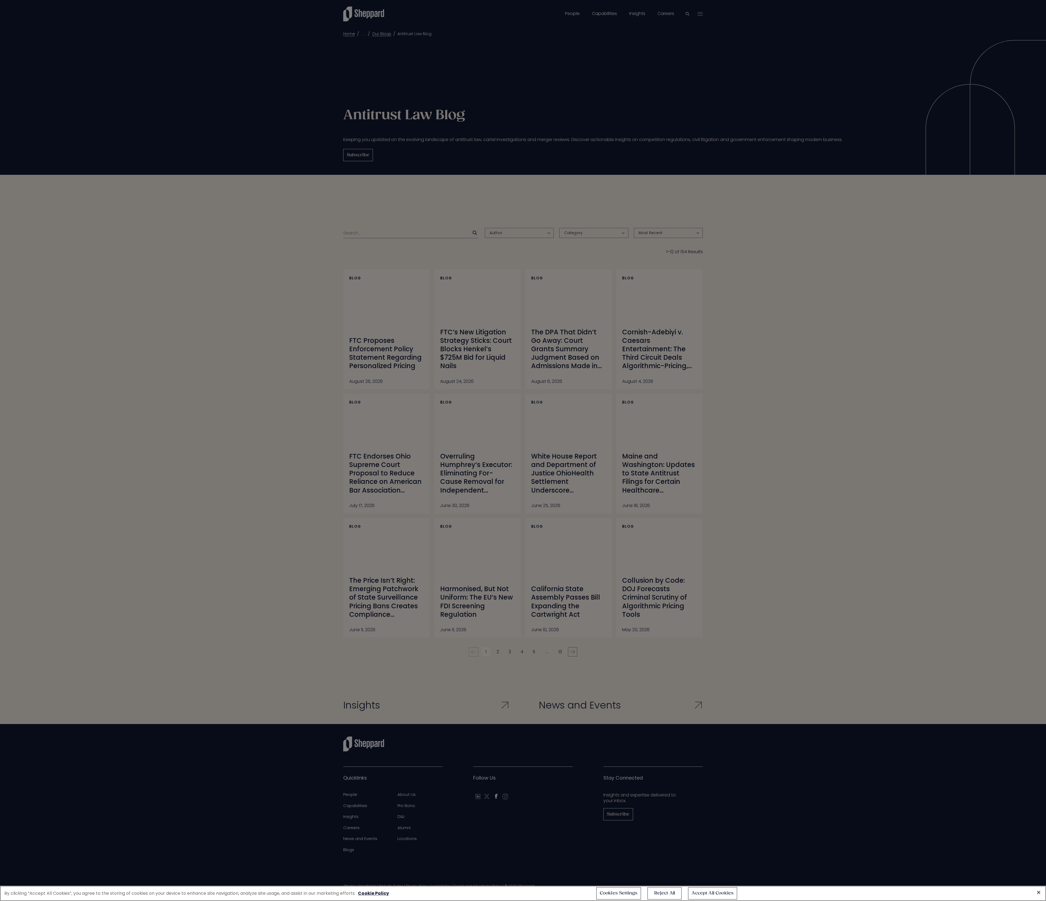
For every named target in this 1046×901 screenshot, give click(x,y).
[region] (523, 893)
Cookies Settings (619, 893)
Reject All (664, 893)
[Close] (1039, 893)
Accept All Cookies (713, 893)
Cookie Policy (373, 893)
